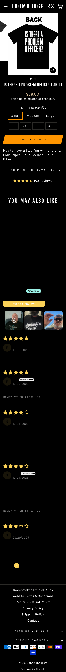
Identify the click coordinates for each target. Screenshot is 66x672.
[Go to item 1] (14, 320)
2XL (25, 126)
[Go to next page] (56, 565)
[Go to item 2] (33, 320)
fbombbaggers (33, 6)
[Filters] (50, 304)
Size (30, 107)
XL (14, 126)
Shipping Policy (33, 614)
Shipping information (33, 170)
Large (50, 116)
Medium (33, 116)
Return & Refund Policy (33, 602)
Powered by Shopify (33, 669)
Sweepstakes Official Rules (33, 590)
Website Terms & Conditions (33, 596)
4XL (51, 126)
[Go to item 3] (53, 320)
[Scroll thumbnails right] (58, 320)
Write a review (24, 304)
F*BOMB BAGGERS (32, 640)
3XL (38, 126)
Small (15, 116)
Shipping (17, 98)
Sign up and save (32, 631)
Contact (33, 620)
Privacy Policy (33, 608)
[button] (23, 181)
